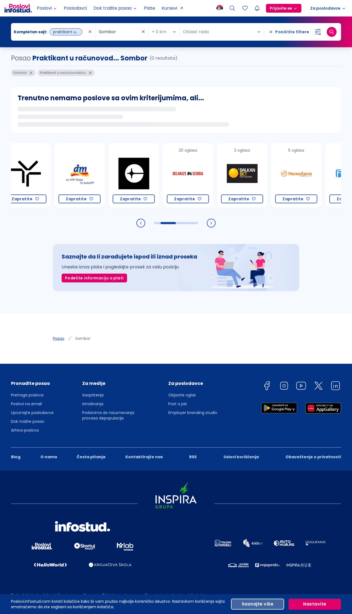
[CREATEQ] (124, 175)
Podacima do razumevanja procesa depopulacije (108, 415)
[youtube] (301, 386)
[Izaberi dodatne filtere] (318, 31)
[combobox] (50, 31)
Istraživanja (92, 404)
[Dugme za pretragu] (332, 32)
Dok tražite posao (27, 421)
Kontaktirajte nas (144, 457)
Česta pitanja (91, 457)
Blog (15, 457)
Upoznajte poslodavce (32, 412)
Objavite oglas (182, 395)
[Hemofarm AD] (287, 175)
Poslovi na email (26, 404)
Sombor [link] (82, 338)
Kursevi (169, 8)
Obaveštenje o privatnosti (313, 457)
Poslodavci (75, 8)
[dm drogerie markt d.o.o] (70, 175)
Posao (58, 338)
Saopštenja (93, 395)
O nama (48, 457)
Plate (149, 8)
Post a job (177, 404)
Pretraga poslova (27, 395)
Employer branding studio (192, 412)
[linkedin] (335, 386)
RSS (193, 457)
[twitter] (318, 386)
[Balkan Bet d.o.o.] (233, 175)
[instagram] (284, 386)
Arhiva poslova (25, 430)
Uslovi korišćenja (241, 457)
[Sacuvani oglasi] (245, 8)
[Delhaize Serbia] (178, 175)
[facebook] (266, 386)
